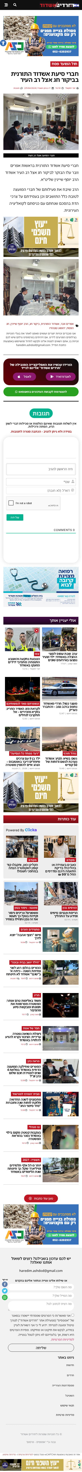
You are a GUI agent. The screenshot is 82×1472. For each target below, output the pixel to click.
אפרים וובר (67, 324)
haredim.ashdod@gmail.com (41, 1270)
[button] (3, 43)
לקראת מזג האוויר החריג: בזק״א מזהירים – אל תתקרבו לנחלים (23, 711)
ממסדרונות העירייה (63, 1385)
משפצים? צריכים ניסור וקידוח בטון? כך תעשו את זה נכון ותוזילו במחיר (21, 916)
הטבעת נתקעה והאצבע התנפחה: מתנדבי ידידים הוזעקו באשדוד (24, 662)
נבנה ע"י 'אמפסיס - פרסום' (41, 1442)
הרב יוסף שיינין (19, 324)
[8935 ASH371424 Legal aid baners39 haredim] (41, 255)
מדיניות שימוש (9, 1454)
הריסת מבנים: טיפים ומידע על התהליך (64, 914)
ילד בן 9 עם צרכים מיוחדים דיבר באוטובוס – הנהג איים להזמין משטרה (23, 761)
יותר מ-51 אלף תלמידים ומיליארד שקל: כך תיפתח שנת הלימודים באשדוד (24, 1168)
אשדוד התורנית (50, 324)
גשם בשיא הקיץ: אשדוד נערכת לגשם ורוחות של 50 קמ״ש (61, 761)
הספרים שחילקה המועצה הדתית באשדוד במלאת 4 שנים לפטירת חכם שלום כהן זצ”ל (24, 1071)
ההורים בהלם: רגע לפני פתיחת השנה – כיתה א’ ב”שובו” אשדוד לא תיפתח (23, 971)
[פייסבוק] (5, 1284)
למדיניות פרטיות (25, 1454)
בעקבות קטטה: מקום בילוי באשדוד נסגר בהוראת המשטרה (23, 1135)
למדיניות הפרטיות (62, 1339)
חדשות (70, 1365)
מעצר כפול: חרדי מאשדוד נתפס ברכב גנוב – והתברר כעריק (59, 706)
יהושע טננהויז (57, 328)
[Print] (41, 55)
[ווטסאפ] (5, 1297)
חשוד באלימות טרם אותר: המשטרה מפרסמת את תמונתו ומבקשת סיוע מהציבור (23, 1005)
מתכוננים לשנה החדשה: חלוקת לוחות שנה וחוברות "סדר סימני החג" (23, 1102)
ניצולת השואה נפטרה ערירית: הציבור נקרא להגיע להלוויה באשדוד (23, 1036)
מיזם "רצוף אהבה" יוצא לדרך (25, 936)
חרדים (70, 1375)
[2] (41, 606)
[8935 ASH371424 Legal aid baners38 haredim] (41, 1470)
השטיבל (69, 1395)
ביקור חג (35, 324)
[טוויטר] (5, 1291)
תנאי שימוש (67, 1405)
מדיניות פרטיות (65, 1415)
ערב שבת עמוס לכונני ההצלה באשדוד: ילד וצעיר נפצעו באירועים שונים (59, 656)
